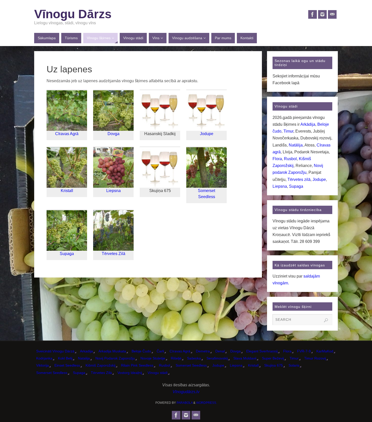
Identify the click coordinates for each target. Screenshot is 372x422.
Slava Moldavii (244, 358)
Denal (220, 351)
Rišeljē (176, 358)
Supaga (67, 253)
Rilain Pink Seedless (137, 365)
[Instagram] (322, 14)
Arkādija (307, 124)
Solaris (293, 365)
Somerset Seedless (191, 365)
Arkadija (86, 351)
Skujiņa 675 (273, 365)
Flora (277, 159)
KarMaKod (324, 351)
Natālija (296, 145)
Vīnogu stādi (158, 373)
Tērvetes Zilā (113, 253)
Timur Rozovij (315, 358)
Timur (288, 131)
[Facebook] (312, 14)
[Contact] (332, 14)
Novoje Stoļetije (152, 358)
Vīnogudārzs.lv (186, 392)
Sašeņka (194, 358)
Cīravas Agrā (66, 134)
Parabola (185, 403)
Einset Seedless (67, 365)
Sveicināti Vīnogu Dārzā (55, 351)
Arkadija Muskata (112, 351)
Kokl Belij (65, 358)
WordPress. (206, 403)
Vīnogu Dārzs (73, 14)
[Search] (325, 320)
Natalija (84, 358)
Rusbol (290, 159)
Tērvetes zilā (299, 179)
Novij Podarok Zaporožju (115, 358)
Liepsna (113, 190)
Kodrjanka (44, 358)
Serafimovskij (217, 358)
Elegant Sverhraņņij (262, 351)
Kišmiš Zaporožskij (100, 365)
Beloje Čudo (141, 351)
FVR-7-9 (304, 351)
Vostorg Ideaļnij (129, 373)
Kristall (67, 190)
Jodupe (206, 134)
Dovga (113, 134)
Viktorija (42, 365)
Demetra (203, 351)
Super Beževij (273, 358)
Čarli (160, 351)
